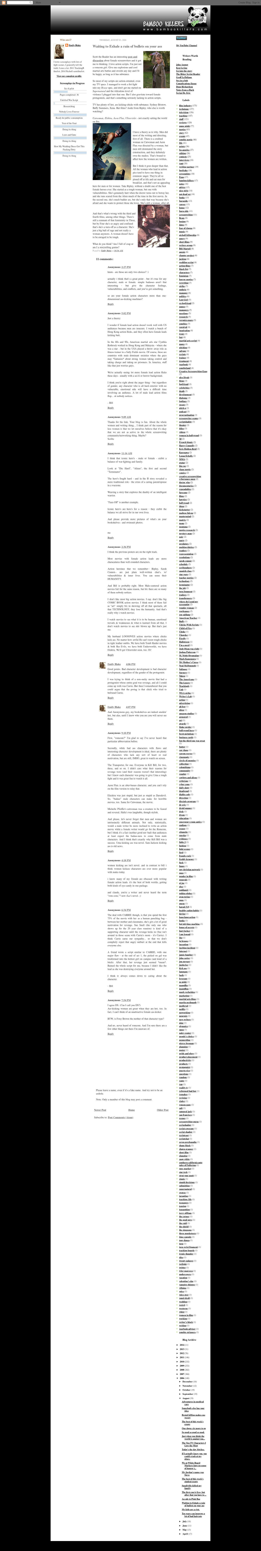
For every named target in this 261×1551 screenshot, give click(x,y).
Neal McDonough (187, 665)
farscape (183, 492)
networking (184, 1012)
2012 (182, 1353)
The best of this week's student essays (192, 1480)
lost (181, 337)
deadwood (184, 791)
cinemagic (184, 757)
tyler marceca (186, 1270)
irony (181, 333)
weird (182, 1305)
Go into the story (184, 70)
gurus (182, 903)
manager (183, 292)
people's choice (186, 1036)
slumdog (183, 1155)
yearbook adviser (187, 1328)
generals (183, 879)
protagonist (184, 1067)
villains (182, 1287)
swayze (182, 1192)
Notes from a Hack (185, 89)
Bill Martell (185, 248)
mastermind (185, 516)
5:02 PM (126, 313)
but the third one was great (192, 740)
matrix (182, 519)
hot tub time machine (189, 923)
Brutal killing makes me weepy (193, 1416)
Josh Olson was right (189, 648)
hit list (182, 913)
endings (183, 825)
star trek (183, 1172)
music (182, 231)
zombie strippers (187, 1332)
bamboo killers (186, 180)
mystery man (185, 533)
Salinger (183, 669)
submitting (184, 1185)
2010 (182, 1361)
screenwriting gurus (189, 1121)
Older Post (162, 1110)
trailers (182, 594)
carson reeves (185, 753)
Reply (111, 304)
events (182, 136)
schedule (183, 564)
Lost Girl (183, 299)
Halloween (184, 641)
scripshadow (185, 1125)
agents (182, 252)
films (181, 496)
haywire (183, 499)
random (183, 1077)
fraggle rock (185, 855)
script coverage (186, 1128)
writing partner (186, 166)
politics (182, 296)
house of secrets (186, 927)
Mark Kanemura (187, 658)
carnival (183, 327)
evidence (183, 838)
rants (181, 1080)
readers (183, 550)
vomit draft (184, 1298)
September (188, 1394)
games (182, 306)
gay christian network (189, 869)
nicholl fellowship (187, 235)
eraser (182, 828)
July (185, 1521)
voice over (184, 1294)
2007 (182, 1374)
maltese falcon (186, 513)
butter (182, 746)
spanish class (185, 571)
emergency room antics (190, 821)
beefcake (183, 170)
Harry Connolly (186, 445)
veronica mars (186, 320)
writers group (185, 245)
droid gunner (185, 808)
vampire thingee (187, 1284)
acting (182, 699)
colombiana (184, 767)
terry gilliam (185, 1213)
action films (184, 265)
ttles (181, 1257)
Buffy (181, 621)
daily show (184, 787)
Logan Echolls (186, 455)
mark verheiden (187, 992)
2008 (182, 1369)
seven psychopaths (188, 1142)
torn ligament (185, 591)
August (186, 1398)
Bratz (181, 218)
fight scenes (184, 849)
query (182, 238)
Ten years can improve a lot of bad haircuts (193, 1515)
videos (182, 432)
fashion (182, 845)
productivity (185, 1060)
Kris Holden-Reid (188, 448)
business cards (186, 737)
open (181, 1029)
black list (183, 269)
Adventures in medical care (193, 1403)
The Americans (186, 679)
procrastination (186, 414)
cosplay (182, 774)
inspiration (184, 330)
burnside (183, 200)
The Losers (184, 682)
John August (182, 64)
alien (181, 709)
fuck (181, 862)
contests (183, 156)
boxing (182, 221)
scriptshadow (185, 421)
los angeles (184, 149)
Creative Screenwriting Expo (193, 371)
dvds (181, 811)
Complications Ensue (186, 83)
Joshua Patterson (187, 652)
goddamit (183, 889)
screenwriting (186, 214)
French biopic (186, 442)
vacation (183, 1277)
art (180, 720)
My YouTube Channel (186, 45)
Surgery (183, 672)
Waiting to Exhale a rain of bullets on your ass (193, 1504)
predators (184, 543)
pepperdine (184, 1039)
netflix (182, 1009)
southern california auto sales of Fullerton (190, 1164)
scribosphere (185, 567)
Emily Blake (75, 45)
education (184, 818)
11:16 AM (126, 453)
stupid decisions (187, 1182)
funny (182, 866)
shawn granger (186, 1149)
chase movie (185, 469)
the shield (184, 1226)
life (180, 142)
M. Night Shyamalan (189, 655)
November (188, 1385)
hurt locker (184, 930)
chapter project (186, 255)
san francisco (185, 1114)
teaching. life (185, 1199)
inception (183, 944)
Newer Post (100, 1110)
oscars (182, 404)
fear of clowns (185, 228)
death (181, 391)
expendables (185, 489)
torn (181, 1243)
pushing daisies (186, 547)
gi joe (181, 883)
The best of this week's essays (192, 1423)
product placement (188, 1056)
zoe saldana (184, 614)
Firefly (182, 638)
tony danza (184, 1240)
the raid (183, 1223)
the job (182, 588)
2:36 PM (126, 547)
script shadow (185, 1131)
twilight (183, 1264)
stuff (181, 119)
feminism (183, 275)
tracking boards (186, 1250)
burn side (183, 211)
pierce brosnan (186, 1043)
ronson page (185, 1104)
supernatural (185, 1189)
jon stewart (184, 961)
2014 (182, 1344)
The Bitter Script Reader (188, 74)
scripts (182, 354)
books (182, 197)
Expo (181, 177)
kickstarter (184, 509)
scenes (182, 1118)
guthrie (182, 289)
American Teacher (188, 617)
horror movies (186, 279)
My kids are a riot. (191, 1509)
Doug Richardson (184, 86)
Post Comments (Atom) (120, 1117)
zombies (183, 323)
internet (183, 951)
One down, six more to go (194, 1428)
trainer (182, 357)
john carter (184, 958)
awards (182, 723)
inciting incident (187, 947)
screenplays (184, 173)
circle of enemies (187, 760)
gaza (181, 872)
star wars (183, 574)
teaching (183, 115)
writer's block (186, 1322)
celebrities (184, 387)
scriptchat (184, 1138)
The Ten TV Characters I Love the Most (194, 1444)
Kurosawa (184, 452)
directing (183, 797)
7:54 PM (126, 1000)
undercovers (185, 1274)
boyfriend (183, 384)
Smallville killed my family (192, 1487)
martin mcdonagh (187, 1002)
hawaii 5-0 (184, 906)
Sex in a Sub (182, 80)
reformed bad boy (187, 1091)
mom (181, 523)
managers (184, 310)
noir (181, 536)
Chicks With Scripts (189, 624)
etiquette (183, 831)
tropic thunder (186, 1253)
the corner (184, 1216)
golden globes (185, 893)
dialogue (183, 397)
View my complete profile (69, 76)
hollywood (184, 502)
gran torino (184, 896)
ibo (180, 937)
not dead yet (185, 194)
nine (181, 1022)
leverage (183, 978)
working (183, 1318)
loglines (183, 401)
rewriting (183, 282)
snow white (184, 1159)
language (183, 971)
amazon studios (186, 713)
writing (182, 1325)
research (183, 316)
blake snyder (185, 727)
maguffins (184, 988)
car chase (183, 750)
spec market (185, 1168)
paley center (185, 1033)
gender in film (186, 876)
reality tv (183, 1087)
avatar (182, 462)
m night (183, 981)
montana (183, 526)
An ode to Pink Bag (191, 1498)
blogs (181, 380)
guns (181, 900)
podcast (182, 411)
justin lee (183, 964)
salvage (182, 350)
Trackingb (184, 686)
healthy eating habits (189, 910)
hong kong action (187, 917)
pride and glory (186, 1053)
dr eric (182, 804)
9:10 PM (126, 733)
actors (182, 146)
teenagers (183, 1202)
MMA (182, 459)
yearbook (183, 364)
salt (181, 1108)
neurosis (183, 1015)
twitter (182, 1267)
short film (184, 1152)
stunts (182, 1178)
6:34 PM (126, 910)
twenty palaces (186, 1260)
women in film (186, 1315)
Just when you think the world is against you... (193, 1437)
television (183, 112)
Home (131, 1110)
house (182, 207)
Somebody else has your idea (193, 1409)
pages (181, 344)
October (187, 1389)
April (185, 1533)
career (182, 204)
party (181, 540)
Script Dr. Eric (183, 92)
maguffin (183, 985)
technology (184, 581)
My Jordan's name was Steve (193, 1473)
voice (181, 1291)
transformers (185, 598)
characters (184, 272)
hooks (182, 920)
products (183, 1063)
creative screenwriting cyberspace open (190, 478)
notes (181, 183)
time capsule (185, 1236)
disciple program (187, 801)
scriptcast (184, 1135)
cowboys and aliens (188, 777)
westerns (183, 1308)
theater (182, 425)
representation (186, 553)
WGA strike (185, 693)
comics (182, 472)
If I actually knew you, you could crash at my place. (194, 1456)
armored (183, 716)
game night (184, 126)
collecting (184, 763)
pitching (183, 347)
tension (182, 1206)
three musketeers (187, 1233)
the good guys (185, 1219)
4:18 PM (126, 860)
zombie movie (185, 139)
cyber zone (184, 784)
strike (182, 286)
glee (181, 886)
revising (183, 1097)
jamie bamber (186, 954)
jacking (182, 258)
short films (184, 241)
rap (181, 1084)
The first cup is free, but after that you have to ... (194, 1493)
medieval (183, 1005)
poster (182, 1050)
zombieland (185, 368)
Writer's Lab (185, 696)
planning (183, 1046)
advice (182, 187)
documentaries (186, 485)
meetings (183, 313)
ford (181, 852)
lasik (181, 975)
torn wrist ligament (188, 1247)
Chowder (183, 635)
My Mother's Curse (188, 662)
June (185, 1525)
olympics (183, 1026)
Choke (182, 631)
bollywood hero (186, 730)
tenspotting (184, 1209)
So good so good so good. (193, 1432)
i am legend (184, 934)
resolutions (184, 557)
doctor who (184, 482)
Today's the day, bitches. (193, 1449)
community (184, 770)
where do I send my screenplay (188, 603)
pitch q (182, 408)
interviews (184, 160)
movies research (187, 530)
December (188, 1381)
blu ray (182, 466)
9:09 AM (126, 417)
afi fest (182, 706)
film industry (185, 105)
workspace (184, 611)
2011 (182, 1357)
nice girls (183, 190)
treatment (184, 361)
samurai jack (185, 1111)
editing (182, 153)
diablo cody (184, 794)
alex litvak (184, 377)
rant (181, 163)
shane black (185, 1145)
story (181, 132)
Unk (181, 689)
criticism (183, 780)
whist (181, 1311)
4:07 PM (130, 707)
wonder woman (186, 607)
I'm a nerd (184, 645)
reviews (183, 122)
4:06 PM (130, 664)
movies (182, 129)
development (185, 394)
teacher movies (186, 577)
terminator (184, 584)
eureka (182, 835)
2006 (182, 1378)
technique (184, 108)
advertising (184, 703)
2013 (182, 1349)
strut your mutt (186, 1175)
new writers (185, 1019)
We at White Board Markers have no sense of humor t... (194, 1465)
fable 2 (182, 842)
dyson (182, 814)
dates (181, 224)
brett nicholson (186, 733)
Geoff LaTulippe (184, 77)
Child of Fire (185, 628)
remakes (183, 1094)
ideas (181, 506)
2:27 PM (126, 267)
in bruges (183, 941)
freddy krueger (186, 859)
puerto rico (184, 1070)
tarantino (183, 1195)
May (185, 1529)
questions (183, 1073)
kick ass (183, 968)
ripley (182, 1101)
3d (180, 438)
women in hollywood (189, 435)
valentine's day (186, 1281)
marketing (184, 995)
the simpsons (185, 1229)
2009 (182, 1365)
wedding (183, 1301)
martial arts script (188, 340)
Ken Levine (181, 67)
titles (181, 428)
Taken (182, 675)
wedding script (186, 262)
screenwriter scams (188, 418)
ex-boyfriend (185, 303)
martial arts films (187, 999)
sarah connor (185, 560)
